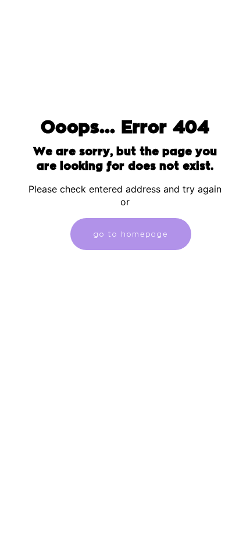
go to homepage (131, 234)
